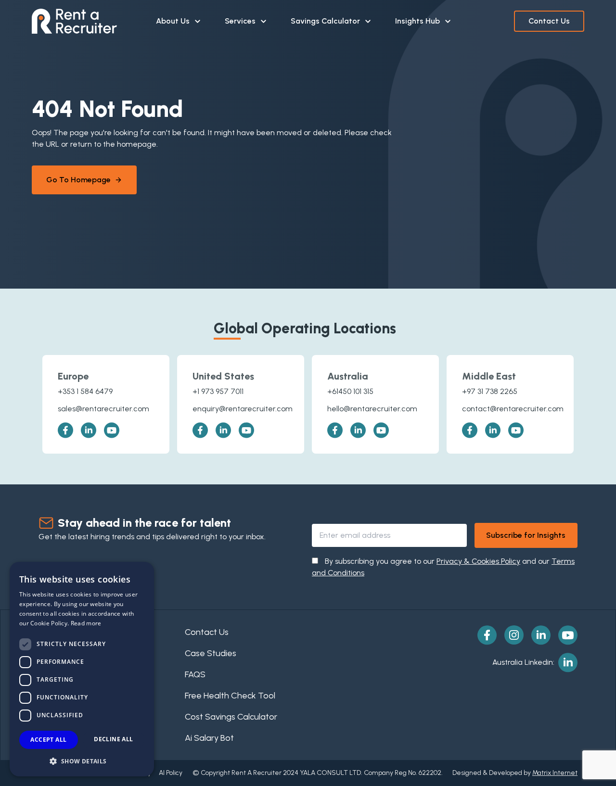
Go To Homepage (78, 179)
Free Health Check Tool (230, 695)
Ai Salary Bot (209, 738)
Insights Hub (417, 20)
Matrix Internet (555, 773)
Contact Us (549, 20)
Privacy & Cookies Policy (478, 561)
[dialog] (82, 669)
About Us (173, 20)
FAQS (195, 674)
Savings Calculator (325, 20)
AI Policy (170, 773)
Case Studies (210, 653)
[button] (81, 761)
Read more (86, 623)
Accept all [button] (48, 739)
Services (240, 20)
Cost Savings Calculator (231, 716)
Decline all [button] (113, 739)
